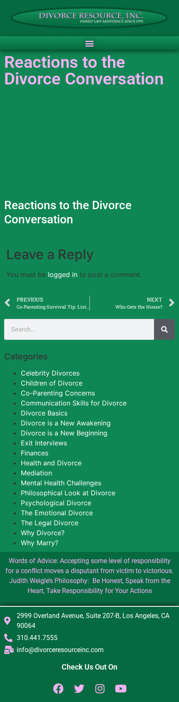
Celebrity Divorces (50, 373)
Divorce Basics (44, 413)
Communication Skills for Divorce (74, 403)
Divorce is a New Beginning (64, 433)
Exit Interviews (44, 443)
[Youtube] (121, 688)
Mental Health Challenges (61, 483)
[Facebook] (58, 688)
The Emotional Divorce (57, 513)
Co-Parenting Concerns (58, 393)
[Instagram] (100, 688)
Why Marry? (39, 543)
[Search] (164, 329)
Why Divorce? (43, 533)
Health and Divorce (51, 463)
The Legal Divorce (49, 523)
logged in (62, 274)
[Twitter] (79, 688)
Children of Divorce (51, 383)
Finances (34, 453)
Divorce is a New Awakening (66, 423)
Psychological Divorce (56, 503)
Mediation (36, 473)
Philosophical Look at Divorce (68, 493)
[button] (90, 43)
